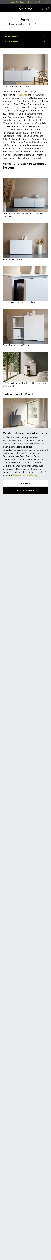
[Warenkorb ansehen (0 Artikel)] (48, 8)
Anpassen (25, 483)
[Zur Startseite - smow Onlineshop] (25, 8)
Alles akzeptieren (25, 490)
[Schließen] (47, 2)
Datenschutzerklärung (25, 475)
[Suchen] (41, 8)
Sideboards (21, 94)
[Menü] (4, 8)
